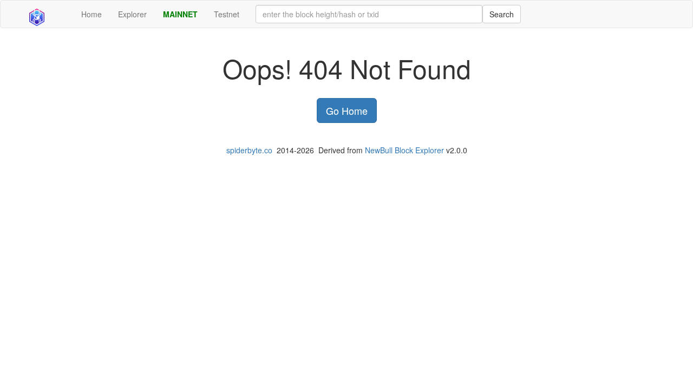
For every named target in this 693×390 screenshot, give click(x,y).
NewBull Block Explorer (404, 150)
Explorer (132, 14)
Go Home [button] (347, 110)
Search (501, 14)
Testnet (226, 14)
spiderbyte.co (249, 150)
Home (91, 14)
